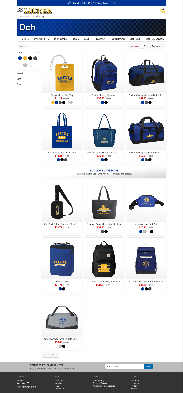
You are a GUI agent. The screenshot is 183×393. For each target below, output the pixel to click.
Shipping (58, 383)
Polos (75, 38)
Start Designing (62, 87)
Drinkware (60, 38)
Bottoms (135, 38)
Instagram (134, 383)
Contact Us (59, 388)
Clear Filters (134, 46)
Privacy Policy (98, 380)
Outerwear (118, 38)
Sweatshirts (41, 38)
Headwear (100, 38)
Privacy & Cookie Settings (104, 386)
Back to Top (50, 355)
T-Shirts (24, 38)
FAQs (57, 386)
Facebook (134, 380)
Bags (86, 38)
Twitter (133, 386)
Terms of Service (100, 383)
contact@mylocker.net (26, 387)
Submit (148, 366)
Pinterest (134, 388)
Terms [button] (113, 3)
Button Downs (155, 38)
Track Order (60, 380)
